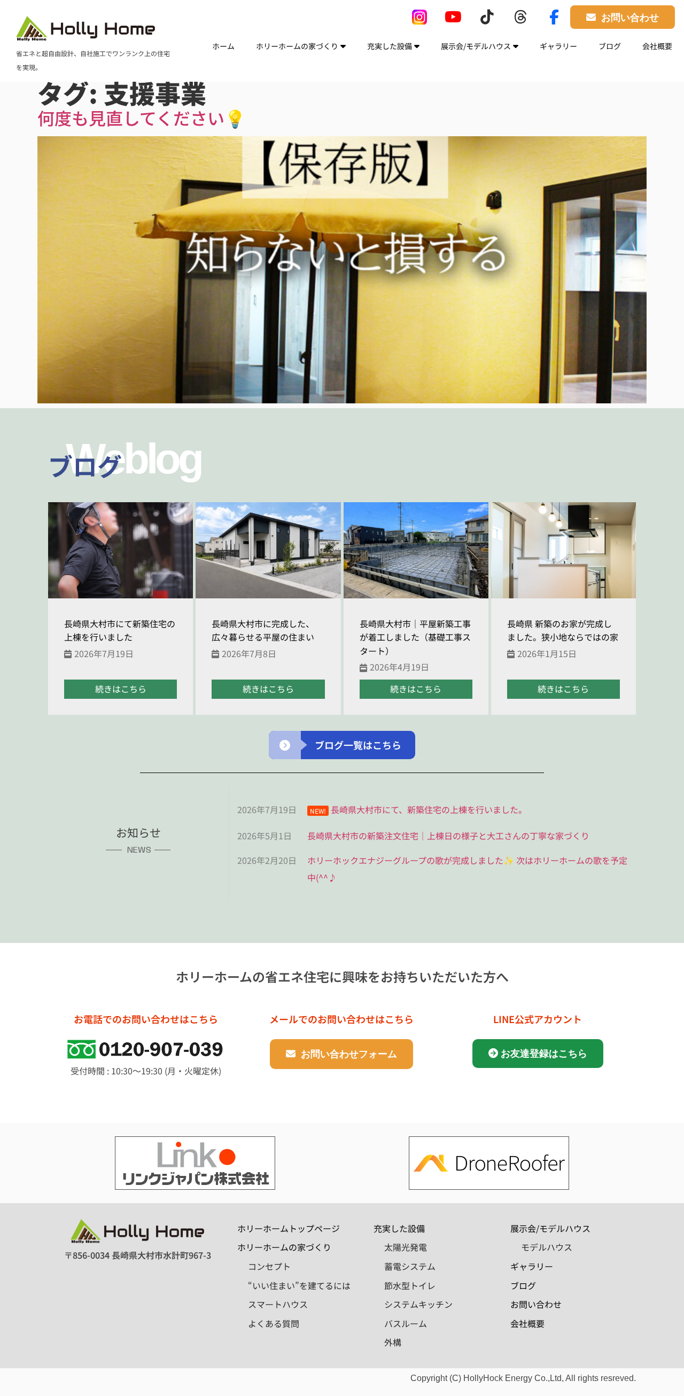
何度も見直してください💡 (141, 117)
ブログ (609, 46)
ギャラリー (558, 46)
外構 (392, 1342)
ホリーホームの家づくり (297, 46)
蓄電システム (410, 1266)
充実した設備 (389, 46)
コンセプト (269, 1266)
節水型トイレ (410, 1285)
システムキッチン (418, 1304)
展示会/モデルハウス (476, 46)
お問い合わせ (536, 1304)
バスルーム (405, 1323)
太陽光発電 (405, 1247)
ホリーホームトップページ (288, 1228)
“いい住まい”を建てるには (299, 1285)
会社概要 (657, 46)
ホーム (223, 46)
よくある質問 (273, 1323)
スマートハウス (278, 1304)
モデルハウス (546, 1247)
